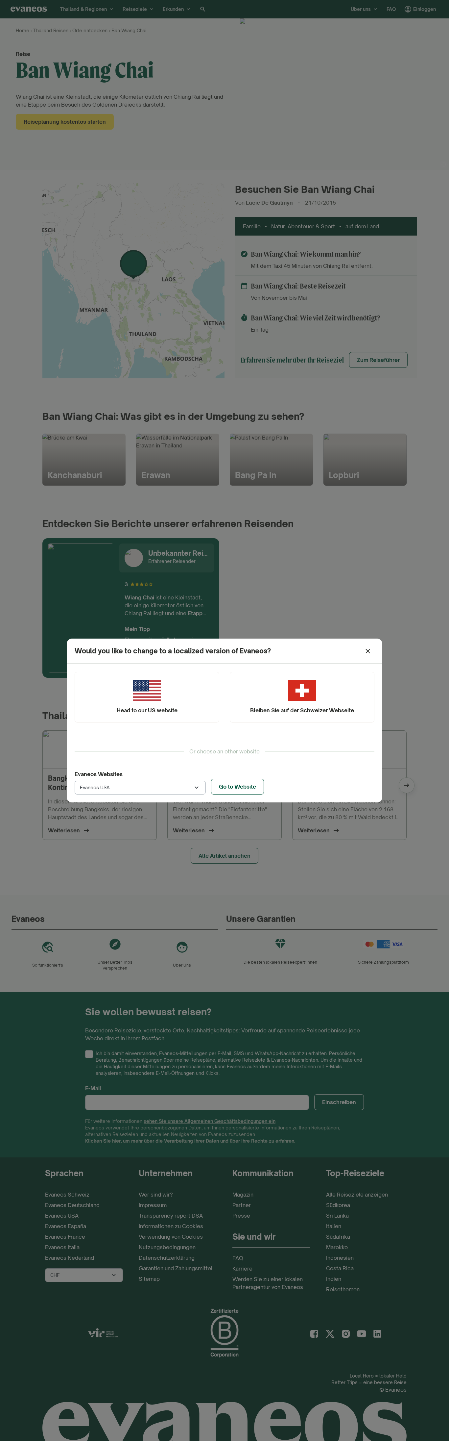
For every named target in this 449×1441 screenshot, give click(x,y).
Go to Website (237, 786)
